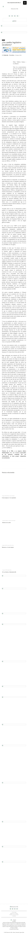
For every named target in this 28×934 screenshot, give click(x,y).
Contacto (14, 915)
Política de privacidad (14, 914)
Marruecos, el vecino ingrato (8, 547)
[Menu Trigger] (25, 3)
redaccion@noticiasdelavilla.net (14, 2)
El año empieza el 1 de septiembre (9, 497)
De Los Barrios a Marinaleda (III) (9, 572)
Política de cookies (14, 913)
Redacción (6, 55)
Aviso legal (14, 912)
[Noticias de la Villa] (14, 9)
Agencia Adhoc (21, 932)
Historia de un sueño (6, 522)
